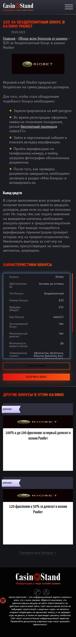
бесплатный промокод (39, 126)
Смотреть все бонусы (38, 552)
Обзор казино (36, 366)
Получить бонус (36, 377)
